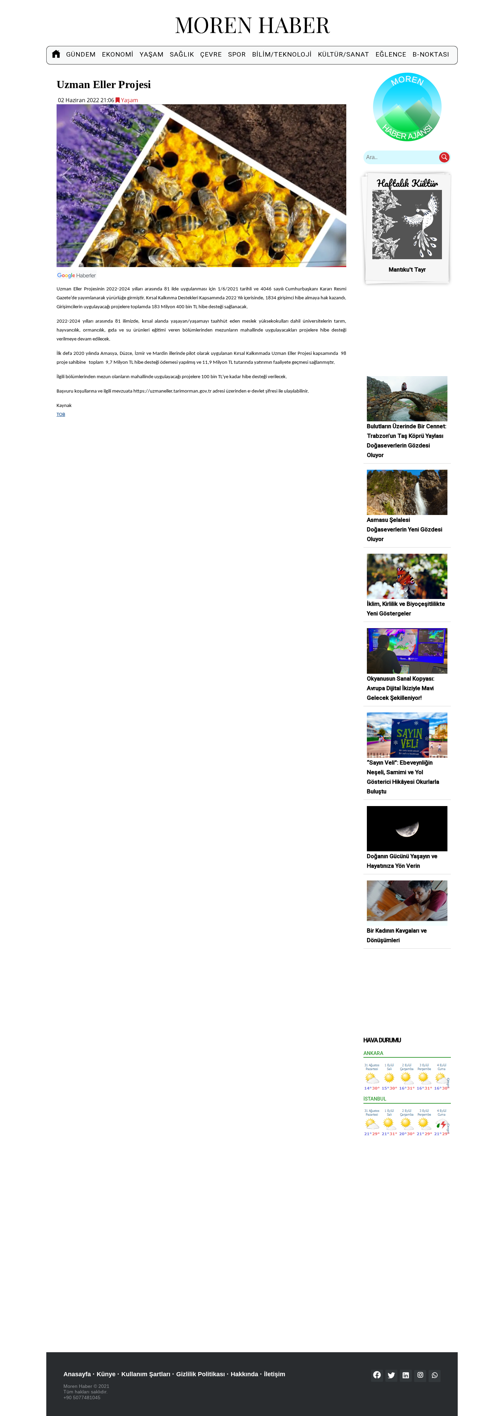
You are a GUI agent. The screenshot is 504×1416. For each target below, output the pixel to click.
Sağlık (182, 54)
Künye (106, 1374)
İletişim (274, 1374)
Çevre (211, 54)
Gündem (81, 54)
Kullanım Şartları (145, 1374)
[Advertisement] (201, 472)
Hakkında (244, 1374)
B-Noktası (430, 54)
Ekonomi (117, 54)
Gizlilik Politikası (200, 1374)
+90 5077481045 (81, 1397)
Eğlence (390, 54)
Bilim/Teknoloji (282, 54)
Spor (237, 54)
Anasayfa (77, 1374)
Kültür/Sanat (343, 54)
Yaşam (152, 54)
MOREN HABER (252, 23)
